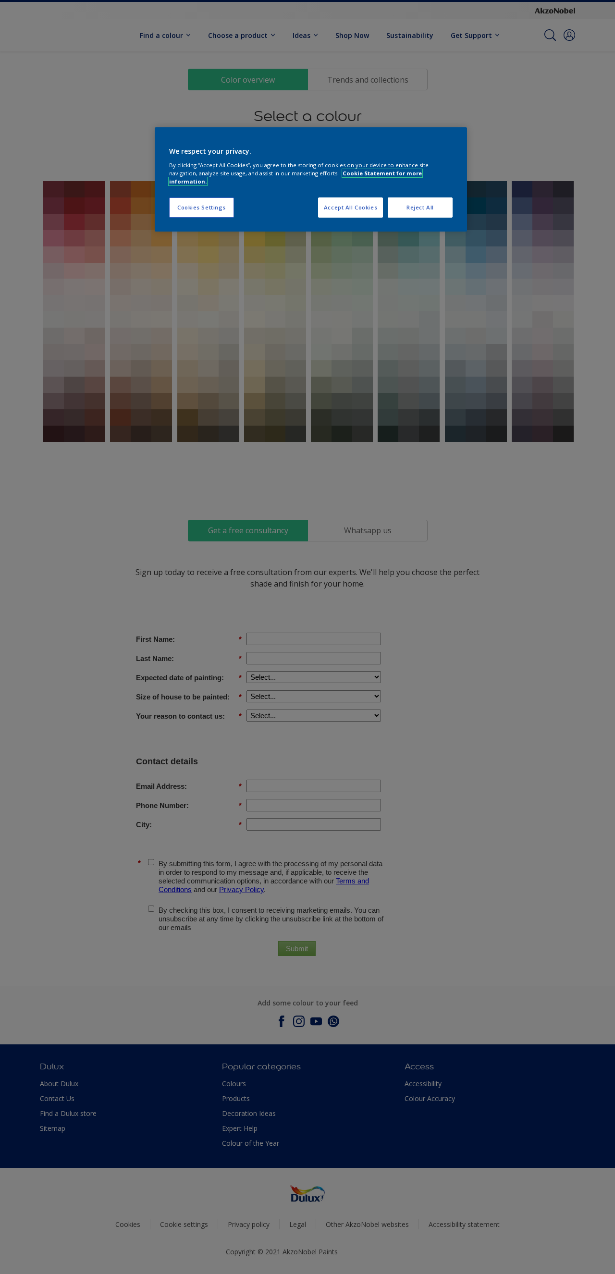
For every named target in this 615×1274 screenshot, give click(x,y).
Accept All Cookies (350, 207)
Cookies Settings (201, 207)
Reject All (420, 207)
